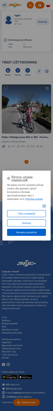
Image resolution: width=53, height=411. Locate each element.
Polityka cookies (34, 199)
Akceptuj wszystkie (26, 232)
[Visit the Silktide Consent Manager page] (44, 206)
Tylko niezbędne (26, 213)
